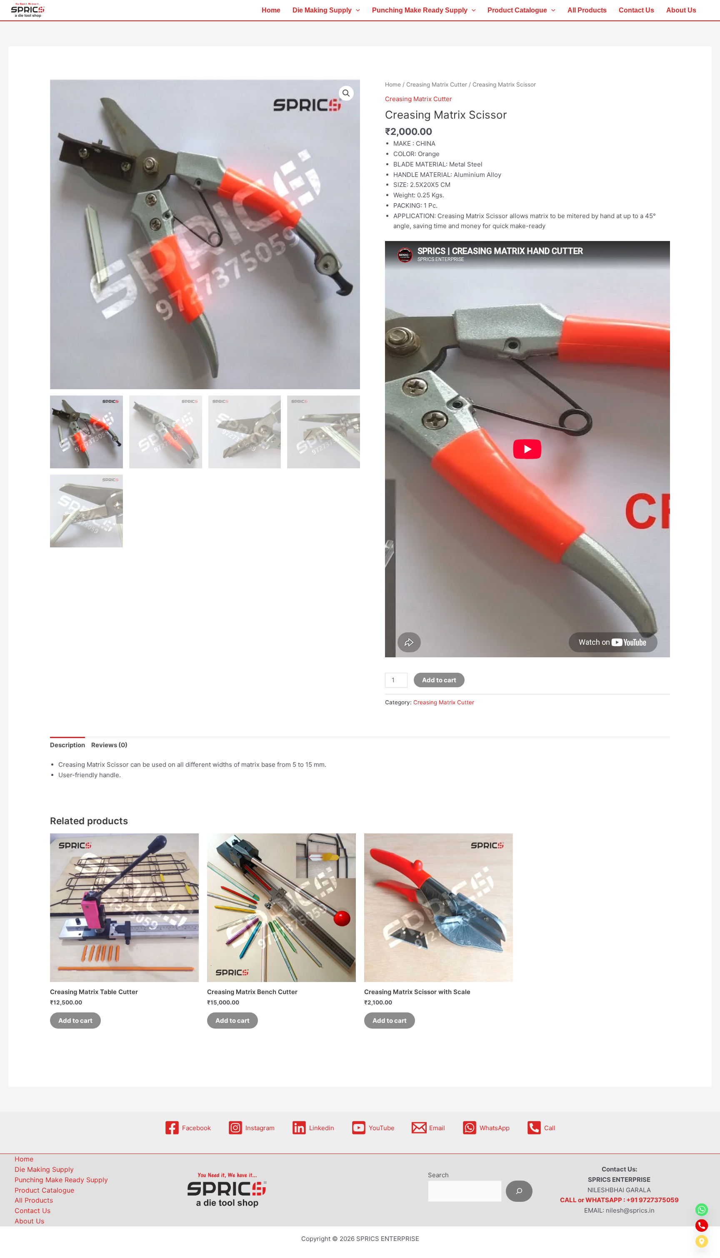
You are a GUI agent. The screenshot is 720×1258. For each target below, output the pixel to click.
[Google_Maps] (701, 1241)
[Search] (519, 1191)
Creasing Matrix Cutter (436, 84)
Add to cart (439, 680)
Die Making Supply (322, 10)
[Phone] (701, 1225)
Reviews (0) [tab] (109, 745)
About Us (681, 10)
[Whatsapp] (701, 1209)
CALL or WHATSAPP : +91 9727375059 (619, 1200)
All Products (587, 10)
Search (438, 1175)
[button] (356, 10)
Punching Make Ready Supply (420, 10)
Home (271, 10)
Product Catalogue (517, 10)
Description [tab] (67, 745)
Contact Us (636, 10)
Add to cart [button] (75, 1020)
